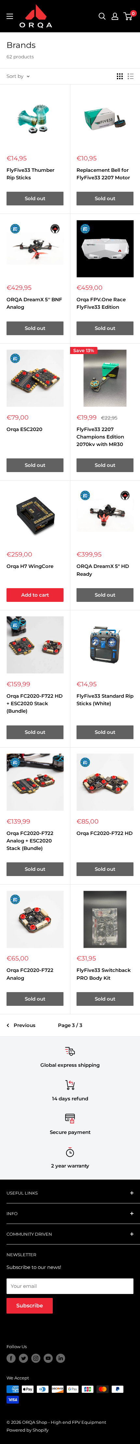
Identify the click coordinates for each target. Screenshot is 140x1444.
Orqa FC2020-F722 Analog (30, 974)
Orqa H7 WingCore (30, 566)
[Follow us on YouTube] (48, 1358)
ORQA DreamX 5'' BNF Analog (34, 303)
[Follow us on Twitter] (23, 1358)
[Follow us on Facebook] (11, 1358)
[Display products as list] (130, 76)
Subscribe (29, 1306)
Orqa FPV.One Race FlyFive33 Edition (101, 303)
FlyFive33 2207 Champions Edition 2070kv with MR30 (100, 437)
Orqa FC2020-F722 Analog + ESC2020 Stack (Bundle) (30, 841)
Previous (24, 1025)
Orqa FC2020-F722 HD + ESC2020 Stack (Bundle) (35, 703)
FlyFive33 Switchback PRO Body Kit (104, 974)
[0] (128, 16)
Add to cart (35, 595)
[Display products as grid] (120, 76)
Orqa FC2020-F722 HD (105, 833)
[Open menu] (10, 16)
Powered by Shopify (28, 1430)
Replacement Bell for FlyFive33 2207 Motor (103, 174)
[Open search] (102, 16)
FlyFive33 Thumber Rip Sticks (30, 174)
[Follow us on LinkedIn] (60, 1358)
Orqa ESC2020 (24, 429)
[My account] (115, 16)
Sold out (35, 198)
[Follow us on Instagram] (35, 1358)
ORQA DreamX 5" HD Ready (103, 570)
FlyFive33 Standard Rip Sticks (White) (105, 700)
